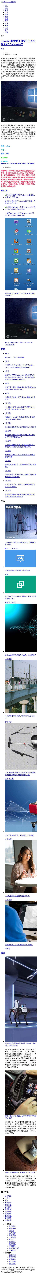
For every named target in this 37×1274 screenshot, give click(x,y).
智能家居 (8, 1220)
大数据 (11, 1231)
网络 (6, 25)
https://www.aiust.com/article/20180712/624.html (17, 163)
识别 (6, 8)
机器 (6, 19)
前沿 (6, 21)
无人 (6, 12)
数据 (6, 10)
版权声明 (12, 1257)
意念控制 (8, 1214)
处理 (6, 28)
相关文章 (4, 190)
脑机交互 (8, 1216)
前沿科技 (12, 1242)
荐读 (3, 953)
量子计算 (8, 1209)
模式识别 (12, 1228)
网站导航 (12, 1264)
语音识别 (8, 1211)
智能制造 (8, 1205)
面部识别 (8, 1207)
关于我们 (12, 1255)
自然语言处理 (14, 1248)
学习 (6, 6)
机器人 (7, 1198)
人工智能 (8, 1196)
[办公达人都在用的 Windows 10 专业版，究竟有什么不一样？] (20, 197)
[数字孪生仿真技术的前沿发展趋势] (20, 567)
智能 (6, 17)
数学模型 (8, 1218)
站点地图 (12, 1261)
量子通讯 (12, 1235)
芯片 (6, 30)
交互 (6, 23)
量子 (6, 14)
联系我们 (12, 1259)
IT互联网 (12, 1246)
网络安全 (8, 1203)
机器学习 (12, 1226)
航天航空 (12, 1250)
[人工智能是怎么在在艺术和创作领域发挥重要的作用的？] (20, 593)
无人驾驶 (12, 1233)
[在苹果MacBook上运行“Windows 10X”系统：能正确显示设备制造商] (20, 209)
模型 (6, 32)
